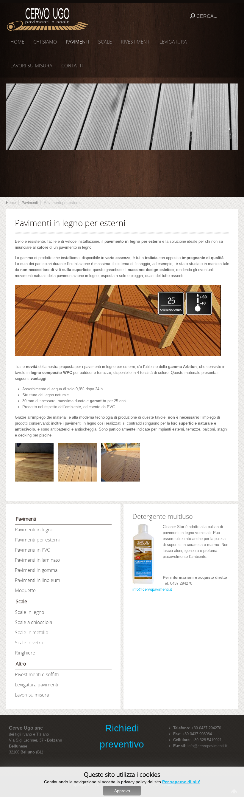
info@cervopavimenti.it (152, 589)
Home (11, 203)
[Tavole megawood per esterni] (34, 462)
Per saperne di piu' (181, 781)
